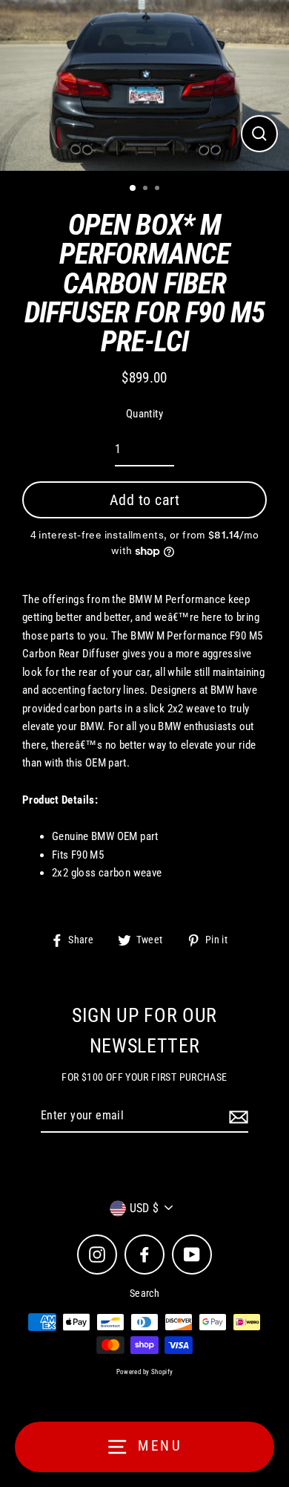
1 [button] (133, 188)
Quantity (144, 413)
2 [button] (146, 189)
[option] (144, 85)
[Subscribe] (236, 1116)
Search (144, 1293)
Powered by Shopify (144, 1372)
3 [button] (158, 189)
